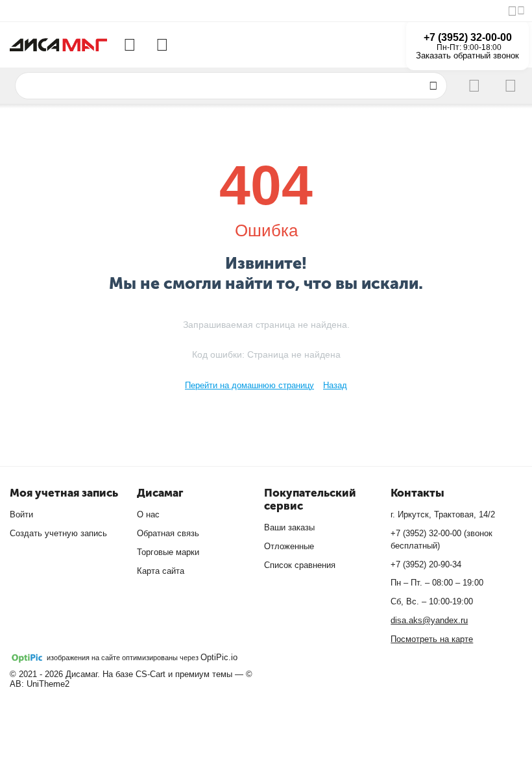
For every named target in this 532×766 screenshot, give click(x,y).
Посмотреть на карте (432, 639)
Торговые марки (168, 552)
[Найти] (433, 85)
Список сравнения (299, 565)
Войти (21, 514)
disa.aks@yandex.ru (429, 620)
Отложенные (289, 546)
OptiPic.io (218, 657)
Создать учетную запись (58, 533)
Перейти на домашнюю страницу (249, 385)
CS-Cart (150, 674)
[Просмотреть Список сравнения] (130, 45)
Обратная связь (168, 533)
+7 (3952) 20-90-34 (426, 564)
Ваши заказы (289, 527)
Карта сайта (160, 571)
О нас (148, 514)
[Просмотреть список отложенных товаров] (162, 45)
